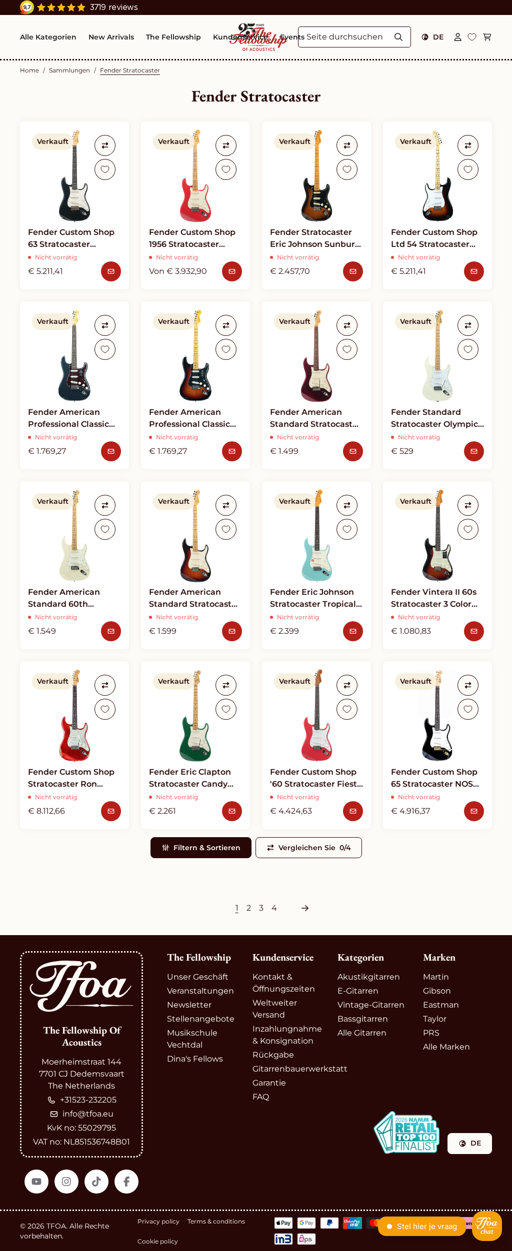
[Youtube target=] (37, 1182)
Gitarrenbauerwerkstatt (300, 1069)
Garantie (269, 1083)
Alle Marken (446, 1047)
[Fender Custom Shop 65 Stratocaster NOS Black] (437, 745)
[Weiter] (305, 908)
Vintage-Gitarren (371, 1005)
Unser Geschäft (197, 977)
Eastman (441, 1005)
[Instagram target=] (67, 1182)
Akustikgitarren (369, 977)
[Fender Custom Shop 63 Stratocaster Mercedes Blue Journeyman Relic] (74, 205)
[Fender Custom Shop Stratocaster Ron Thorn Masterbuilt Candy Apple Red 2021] (74, 745)
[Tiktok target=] (97, 1182)
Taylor (434, 1019)
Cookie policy (158, 1241)
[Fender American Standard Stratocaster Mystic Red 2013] (316, 385)
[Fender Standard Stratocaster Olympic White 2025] (437, 385)
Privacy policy (159, 1221)
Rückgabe (273, 1055)
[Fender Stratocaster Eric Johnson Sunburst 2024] (316, 205)
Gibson (437, 991)
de (438, 36)
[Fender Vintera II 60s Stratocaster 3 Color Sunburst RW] (437, 565)
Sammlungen (69, 70)
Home (29, 70)
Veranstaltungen (200, 991)
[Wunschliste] (472, 37)
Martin (436, 977)
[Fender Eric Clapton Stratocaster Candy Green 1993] (195, 745)
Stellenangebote (200, 1019)
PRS (431, 1033)
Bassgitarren (363, 1019)
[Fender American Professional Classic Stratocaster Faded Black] (74, 385)
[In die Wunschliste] (105, 169)
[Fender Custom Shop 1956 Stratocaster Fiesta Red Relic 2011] (195, 205)
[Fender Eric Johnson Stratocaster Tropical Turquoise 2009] (316, 565)
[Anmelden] (458, 37)
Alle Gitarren (362, 1033)
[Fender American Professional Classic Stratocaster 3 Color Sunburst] (195, 385)
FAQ (260, 1097)
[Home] (82, 986)
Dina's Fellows (195, 1059)
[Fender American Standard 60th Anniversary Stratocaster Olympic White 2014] (74, 565)
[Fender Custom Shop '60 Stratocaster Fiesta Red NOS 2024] (316, 745)
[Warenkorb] (487, 37)
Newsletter (189, 1005)
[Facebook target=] (127, 1182)
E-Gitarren (358, 991)
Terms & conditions (216, 1221)
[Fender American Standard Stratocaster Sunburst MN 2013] (195, 565)
